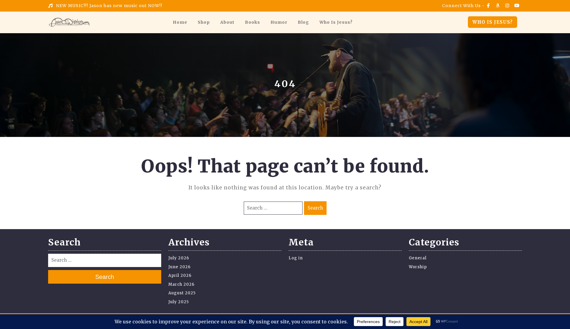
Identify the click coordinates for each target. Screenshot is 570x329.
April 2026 (179, 275)
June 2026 (179, 266)
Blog (303, 22)
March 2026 (181, 284)
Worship (418, 266)
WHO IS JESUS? (492, 22)
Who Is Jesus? (336, 22)
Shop (204, 22)
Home (180, 22)
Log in (296, 258)
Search (315, 208)
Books (252, 22)
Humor (278, 22)
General (418, 258)
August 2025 (182, 293)
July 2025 (178, 301)
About (227, 22)
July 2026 (178, 258)
